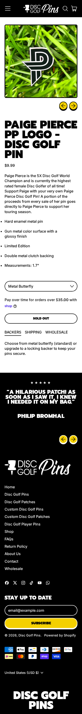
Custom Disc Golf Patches (27, 516)
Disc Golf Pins (17, 494)
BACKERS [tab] (13, 332)
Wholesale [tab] (56, 332)
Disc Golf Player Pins (23, 524)
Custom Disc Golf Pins (24, 509)
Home (10, 487)
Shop (9, 531)
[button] (65, 8)
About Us (13, 553)
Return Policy (16, 546)
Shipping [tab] (33, 332)
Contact (11, 561)
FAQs (9, 539)
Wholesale (14, 568)
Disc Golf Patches (20, 502)
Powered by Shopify (60, 635)
